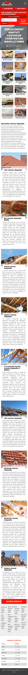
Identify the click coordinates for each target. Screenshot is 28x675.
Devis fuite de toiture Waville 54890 (23, 617)
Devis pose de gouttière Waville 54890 (17, 627)
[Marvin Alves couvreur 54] (7, 4)
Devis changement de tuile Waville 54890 (11, 618)
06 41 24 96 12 (21, 9)
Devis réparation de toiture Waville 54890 (17, 610)
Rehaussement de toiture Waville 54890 (11, 609)
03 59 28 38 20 (8, 9)
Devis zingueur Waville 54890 (16, 619)
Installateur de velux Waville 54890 (3, 625)
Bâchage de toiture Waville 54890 (24, 609)
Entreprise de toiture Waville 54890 (23, 625)
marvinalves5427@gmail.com (14, 46)
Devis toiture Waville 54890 (2, 617)
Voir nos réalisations (14, 16)
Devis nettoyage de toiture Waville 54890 (10, 628)
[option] (7, 55)
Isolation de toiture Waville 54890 (4, 609)
